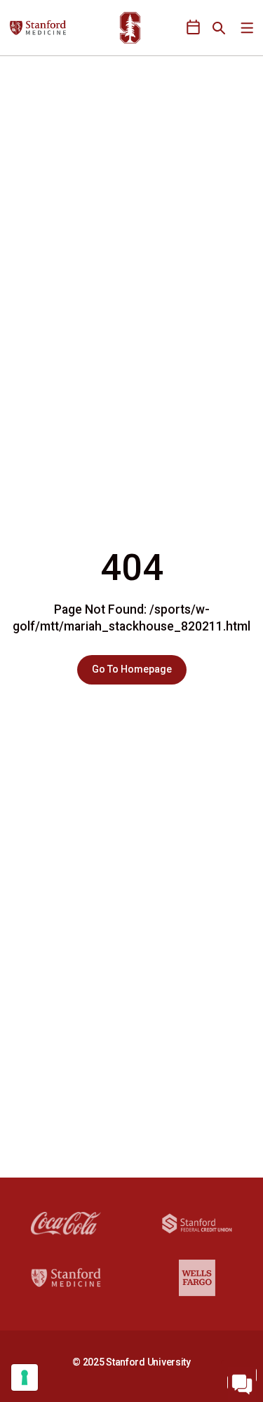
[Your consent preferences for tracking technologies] (24, 1377)
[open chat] (242, 1381)
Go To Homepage (132, 669)
